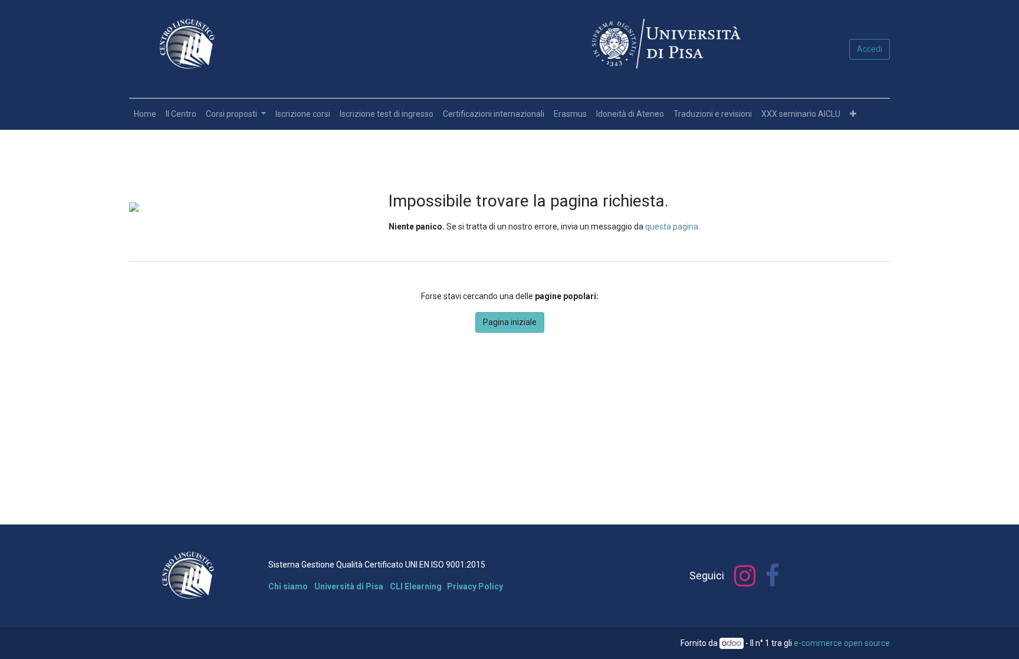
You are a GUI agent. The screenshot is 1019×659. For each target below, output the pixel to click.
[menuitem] (145, 114)
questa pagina (671, 226)
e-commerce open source (842, 643)
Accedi (869, 49)
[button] (853, 114)
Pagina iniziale (510, 322)
